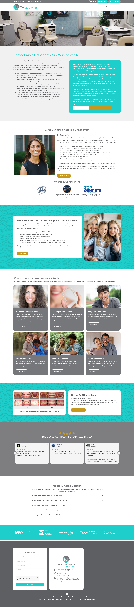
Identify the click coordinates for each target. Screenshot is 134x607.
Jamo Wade (59, 444)
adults (29, 63)
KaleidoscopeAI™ (92, 599)
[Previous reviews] (15, 453)
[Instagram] (95, 1)
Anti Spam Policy (67, 597)
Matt (22, 444)
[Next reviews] (119, 453)
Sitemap (49, 597)
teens (23, 63)
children (18, 63)
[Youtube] (92, 1)
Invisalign (61, 63)
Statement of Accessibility (80, 597)
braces (56, 63)
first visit (41, 65)
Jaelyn (92, 444)
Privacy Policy (56, 597)
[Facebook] (90, 1)
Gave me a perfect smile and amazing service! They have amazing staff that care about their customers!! (66, 452)
